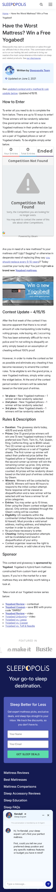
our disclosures (34, 58)
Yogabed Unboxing (16, 616)
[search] (41, 4)
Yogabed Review (15, 604)
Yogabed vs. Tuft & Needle (20, 625)
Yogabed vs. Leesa (16, 619)
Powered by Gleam (28, 236)
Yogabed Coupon (15, 607)
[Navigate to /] (28, 669)
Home (5, 13)
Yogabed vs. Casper (16, 622)
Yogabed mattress (26, 270)
